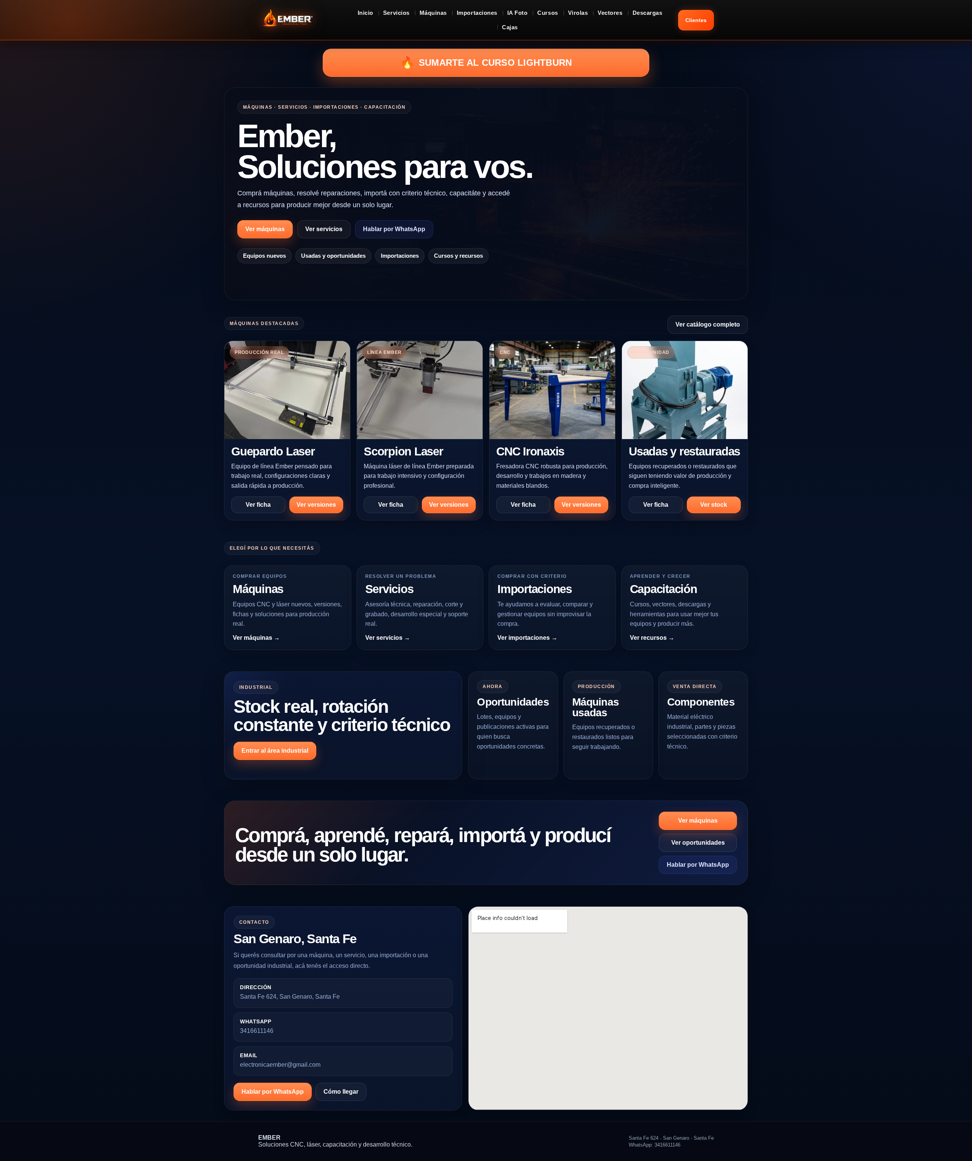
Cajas (510, 27)
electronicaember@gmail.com (280, 1064)
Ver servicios (323, 229)
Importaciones (477, 13)
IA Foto (517, 13)
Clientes (696, 20)
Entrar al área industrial (274, 750)
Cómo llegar (340, 1091)
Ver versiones (316, 504)
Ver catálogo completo (707, 324)
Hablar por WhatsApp (394, 229)
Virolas (578, 13)
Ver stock (713, 504)
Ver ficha (258, 504)
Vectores (610, 13)
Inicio (365, 13)
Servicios (396, 13)
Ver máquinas (265, 229)
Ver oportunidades (698, 842)
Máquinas (433, 13)
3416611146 (256, 1031)
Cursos (547, 13)
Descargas (648, 13)
